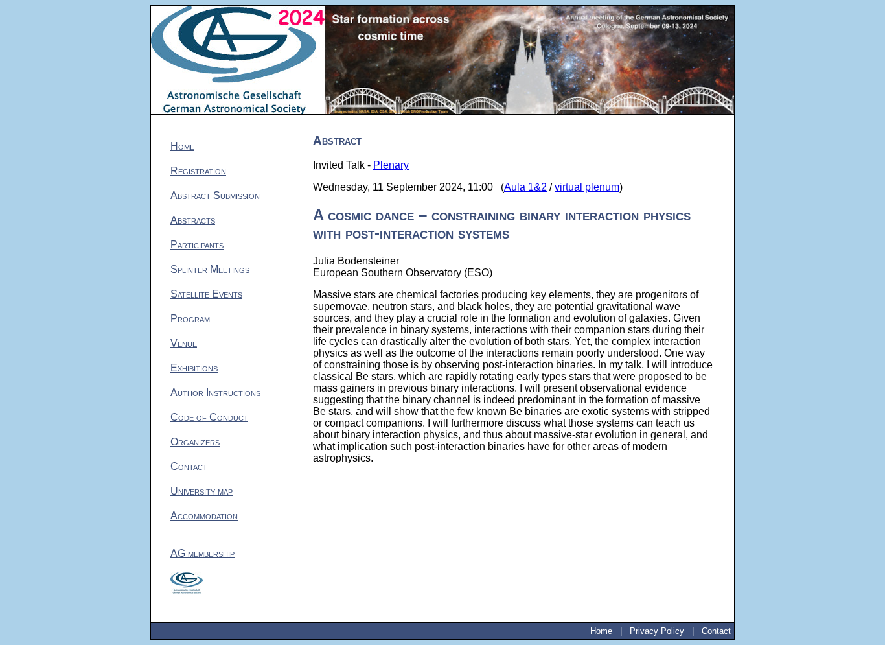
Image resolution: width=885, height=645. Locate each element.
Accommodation (204, 515)
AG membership (202, 553)
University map (201, 491)
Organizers (195, 441)
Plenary (391, 164)
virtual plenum (587, 187)
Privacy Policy (657, 631)
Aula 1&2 (525, 187)
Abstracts (192, 220)
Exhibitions (194, 367)
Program (190, 318)
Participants (197, 244)
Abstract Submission (215, 195)
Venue (183, 343)
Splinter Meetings (209, 269)
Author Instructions (215, 392)
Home (182, 146)
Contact (188, 466)
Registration (198, 170)
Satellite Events (206, 293)
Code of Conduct (209, 417)
